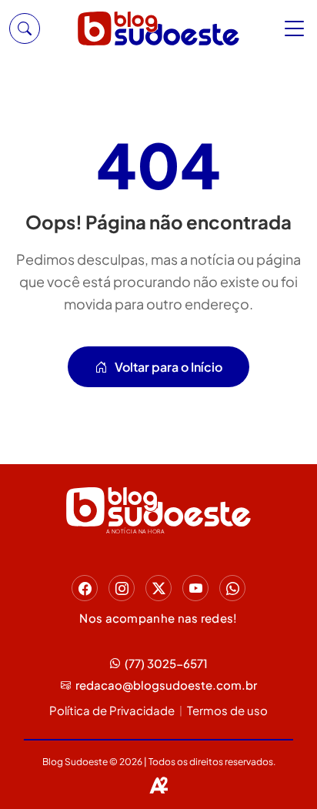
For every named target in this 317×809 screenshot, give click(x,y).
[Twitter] (158, 588)
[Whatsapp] (232, 588)
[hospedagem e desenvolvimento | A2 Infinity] (158, 785)
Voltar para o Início (168, 367)
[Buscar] (24, 28)
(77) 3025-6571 (166, 663)
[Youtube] (195, 588)
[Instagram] (121, 588)
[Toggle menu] (296, 28)
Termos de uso (227, 710)
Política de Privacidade (112, 710)
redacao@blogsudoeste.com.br (166, 684)
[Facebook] (85, 588)
